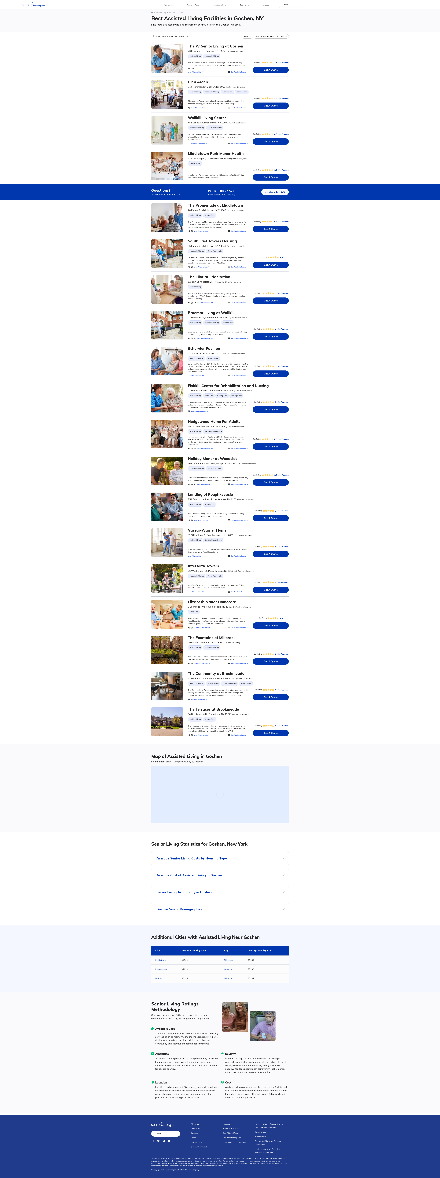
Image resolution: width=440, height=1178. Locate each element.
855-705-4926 (275, 191)
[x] (158, 1140)
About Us (195, 1124)
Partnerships (196, 1142)
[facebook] (153, 1140)
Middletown (160, 960)
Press (193, 1137)
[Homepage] (152, 13)
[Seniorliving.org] (33, 4)
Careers (194, 1133)
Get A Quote (271, 69)
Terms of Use (260, 1132)
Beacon (158, 978)
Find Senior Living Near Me (234, 1142)
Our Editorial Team (231, 1133)
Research (227, 1124)
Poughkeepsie (161, 969)
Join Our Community (199, 1147)
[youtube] (169, 1140)
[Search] (281, 5)
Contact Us (196, 1128)
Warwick (228, 969)
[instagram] (164, 1140)
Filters (246, 36)
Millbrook (228, 978)
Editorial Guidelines (231, 1128)
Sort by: (270, 36)
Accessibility (260, 1136)
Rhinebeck (228, 960)
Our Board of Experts (232, 1137)
